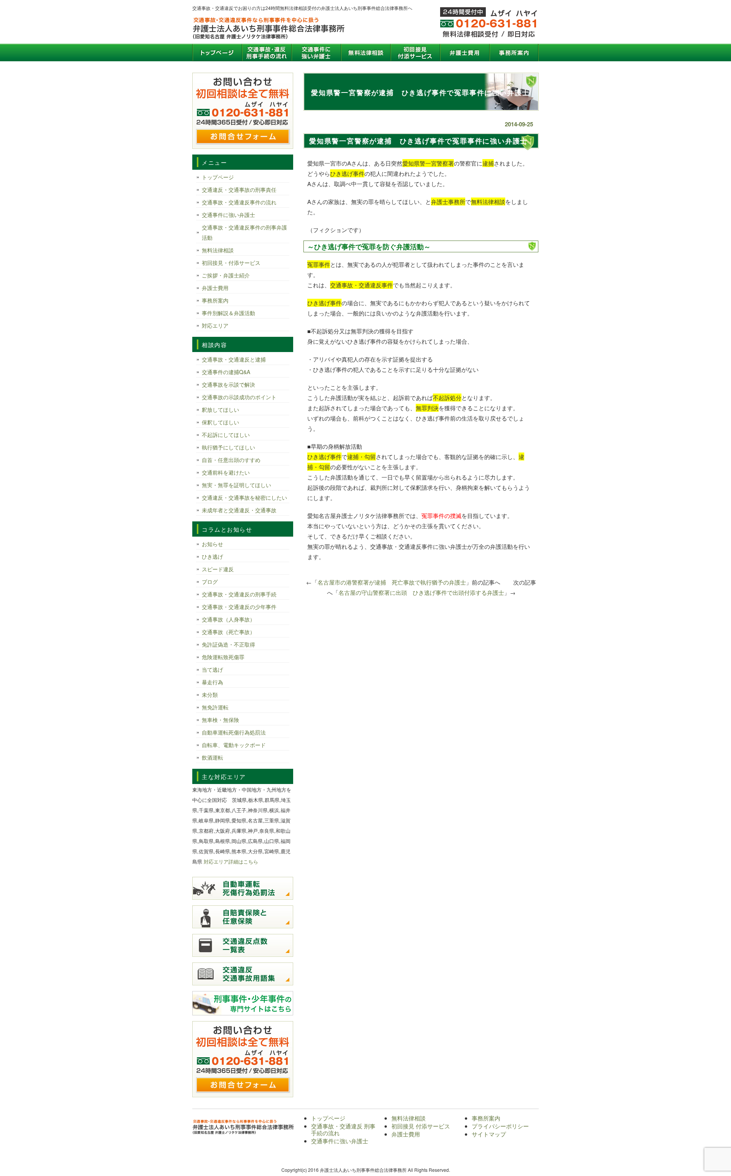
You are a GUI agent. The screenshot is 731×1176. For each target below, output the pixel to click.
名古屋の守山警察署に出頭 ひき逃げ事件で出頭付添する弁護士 (421, 592)
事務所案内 (514, 52)
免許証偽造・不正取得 (228, 644)
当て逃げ (212, 669)
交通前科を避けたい (226, 472)
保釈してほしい (220, 422)
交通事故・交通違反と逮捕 (234, 359)
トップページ (217, 52)
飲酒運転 (212, 757)
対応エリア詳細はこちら (231, 861)
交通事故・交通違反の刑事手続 (239, 594)
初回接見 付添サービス (415, 52)
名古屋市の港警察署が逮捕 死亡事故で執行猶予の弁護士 (392, 582)
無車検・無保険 (220, 719)
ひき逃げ (212, 556)
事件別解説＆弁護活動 (228, 313)
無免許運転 (215, 707)
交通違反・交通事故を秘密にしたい (244, 497)
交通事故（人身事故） (228, 619)
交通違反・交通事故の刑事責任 (239, 189)
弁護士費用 (464, 52)
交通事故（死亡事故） (228, 632)
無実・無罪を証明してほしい (236, 485)
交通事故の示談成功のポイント (239, 397)
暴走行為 (212, 682)
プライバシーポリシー (500, 1126)
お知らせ (212, 544)
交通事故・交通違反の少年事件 (239, 606)
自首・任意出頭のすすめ (231, 460)
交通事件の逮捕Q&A (226, 372)
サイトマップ (489, 1134)
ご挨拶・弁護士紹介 (226, 275)
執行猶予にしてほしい (228, 447)
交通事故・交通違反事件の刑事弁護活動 (244, 232)
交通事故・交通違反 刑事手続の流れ (266, 52)
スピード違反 (218, 569)
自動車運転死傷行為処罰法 (234, 732)
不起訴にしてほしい (226, 434)
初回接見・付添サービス (231, 262)
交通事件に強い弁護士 (316, 52)
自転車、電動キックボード (234, 745)
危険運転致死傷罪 (223, 657)
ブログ (210, 581)
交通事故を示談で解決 (228, 384)
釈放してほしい (220, 409)
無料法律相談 (365, 52)
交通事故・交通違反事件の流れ (239, 202)
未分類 (210, 694)
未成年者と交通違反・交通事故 (239, 510)
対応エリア (215, 325)
